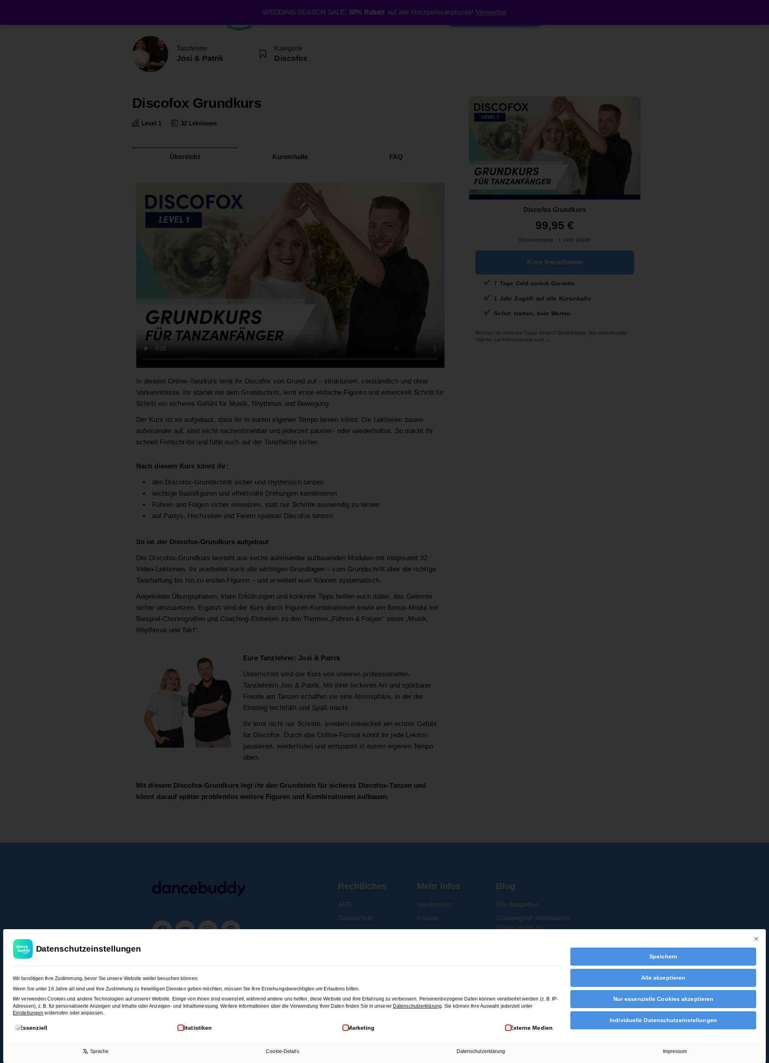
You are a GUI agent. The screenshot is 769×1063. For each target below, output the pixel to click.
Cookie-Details (282, 1051)
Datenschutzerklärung (417, 1006)
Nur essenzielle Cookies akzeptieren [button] (663, 999)
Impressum (675, 1051)
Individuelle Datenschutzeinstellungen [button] (663, 1020)
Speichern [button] (663, 956)
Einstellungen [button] (28, 1013)
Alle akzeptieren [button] (663, 977)
